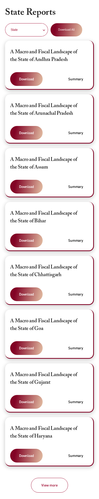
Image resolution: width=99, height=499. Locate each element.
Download (26, 79)
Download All (66, 29)
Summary (75, 79)
